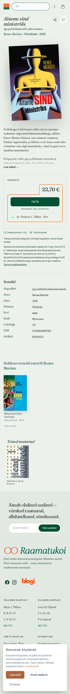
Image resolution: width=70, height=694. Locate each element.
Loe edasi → (11, 166)
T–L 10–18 (44, 613)
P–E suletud (44, 620)
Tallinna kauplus (15, 600)
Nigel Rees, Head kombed (15, 482)
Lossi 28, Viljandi (47, 607)
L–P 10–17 (10, 620)
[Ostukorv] (62, 6)
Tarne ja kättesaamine (15, 264)
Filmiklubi (30, 34)
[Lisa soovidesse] (63, 19)
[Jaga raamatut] (55, 19)
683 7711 (8, 625)
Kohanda (15, 684)
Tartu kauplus (14, 637)
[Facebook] (7, 582)
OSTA (35, 201)
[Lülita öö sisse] (54, 6)
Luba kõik (15, 674)
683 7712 (42, 625)
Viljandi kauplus (49, 600)
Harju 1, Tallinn (12, 607)
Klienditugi (45, 637)
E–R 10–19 (10, 613)
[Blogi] (30, 582)
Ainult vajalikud (38, 674)
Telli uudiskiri (49, 527)
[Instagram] (14, 582)
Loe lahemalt (32, 666)
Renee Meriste (13, 34)
